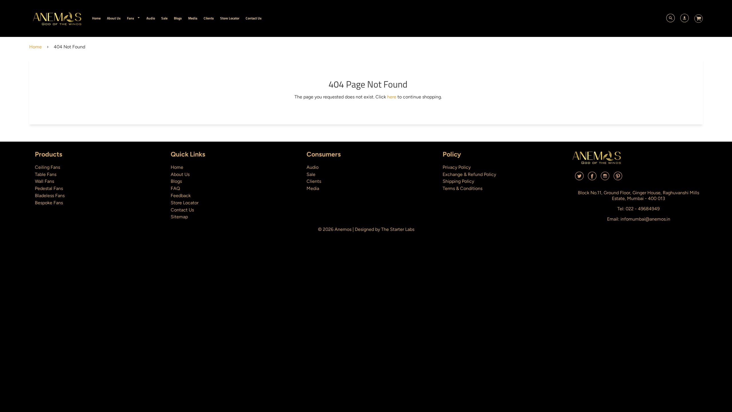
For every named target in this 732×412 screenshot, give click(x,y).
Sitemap (179, 216)
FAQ (175, 188)
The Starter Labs (397, 229)
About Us (180, 174)
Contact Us (182, 210)
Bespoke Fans (49, 202)
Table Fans (45, 174)
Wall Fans (44, 181)
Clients (314, 181)
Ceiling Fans (47, 167)
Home (35, 46)
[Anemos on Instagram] (605, 178)
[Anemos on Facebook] (592, 178)
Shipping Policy (458, 181)
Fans (131, 18)
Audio (313, 167)
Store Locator (184, 202)
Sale (311, 174)
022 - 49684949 (643, 208)
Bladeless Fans (50, 195)
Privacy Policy (457, 167)
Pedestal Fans (49, 188)
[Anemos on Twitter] (579, 178)
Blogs (176, 181)
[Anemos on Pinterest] (618, 178)
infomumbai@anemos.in (645, 219)
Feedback (181, 195)
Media (313, 188)
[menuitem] (96, 18)
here (391, 97)
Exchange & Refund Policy (469, 174)
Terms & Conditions (462, 188)
